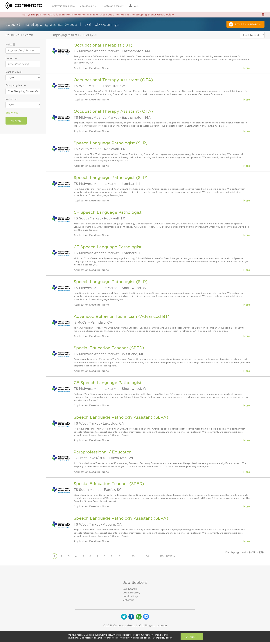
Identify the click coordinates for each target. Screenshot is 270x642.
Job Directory (131, 592)
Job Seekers (135, 582)
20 (133, 556)
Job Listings (130, 596)
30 (147, 556)
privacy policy (105, 635)
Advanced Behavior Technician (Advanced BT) (122, 316)
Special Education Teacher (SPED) (109, 348)
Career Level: (14, 71)
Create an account (112, 6)
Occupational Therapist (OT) (103, 45)
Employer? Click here (62, 6)
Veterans (128, 599)
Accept (191, 636)
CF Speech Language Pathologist (108, 212)
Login (135, 6)
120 (162, 556)
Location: (12, 58)
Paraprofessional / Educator (102, 452)
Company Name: (16, 85)
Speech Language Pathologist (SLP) (111, 143)
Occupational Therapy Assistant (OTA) (113, 80)
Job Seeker (87, 6)
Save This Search (248, 24)
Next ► (170, 556)
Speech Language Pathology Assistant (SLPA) (121, 417)
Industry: (11, 98)
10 (119, 556)
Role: (9, 44)
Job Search (130, 588)
